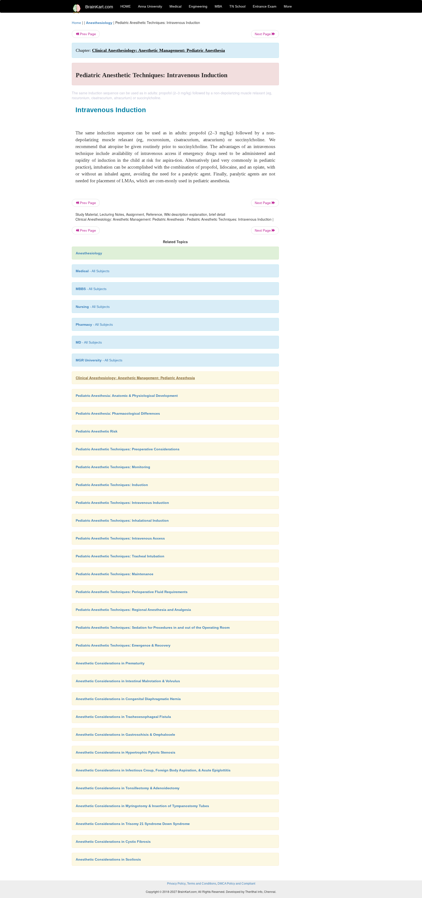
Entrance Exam (264, 6)
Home (76, 23)
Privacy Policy (176, 883)
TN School (237, 6)
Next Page (263, 34)
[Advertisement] (318, 93)
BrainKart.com (99, 6)
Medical (175, 6)
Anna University (150, 6)
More (288, 6)
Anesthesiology (99, 23)
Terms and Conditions (201, 883)
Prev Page (87, 34)
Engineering (198, 6)
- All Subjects (92, 271)
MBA (218, 6)
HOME (125, 6)
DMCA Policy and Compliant (236, 883)
